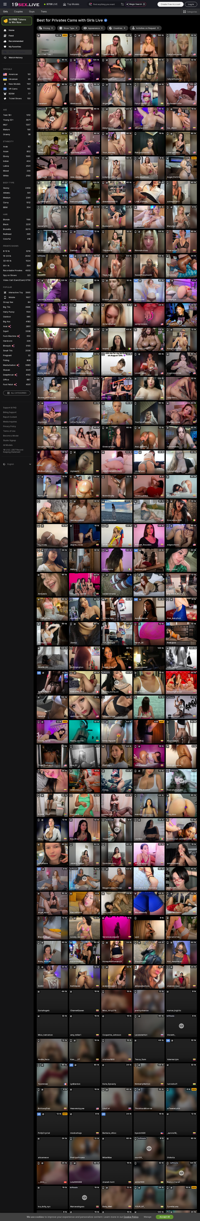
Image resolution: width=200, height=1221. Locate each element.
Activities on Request (146, 28)
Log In (191, 4)
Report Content (10, 417)
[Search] (122, 4)
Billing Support (9, 412)
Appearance (94, 28)
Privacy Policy (9, 426)
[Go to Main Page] (25, 4)
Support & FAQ (9, 408)
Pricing (46, 28)
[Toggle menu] (5, 4)
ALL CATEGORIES (18, 393)
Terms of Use (9, 431)
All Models (8, 445)
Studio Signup (9, 440)
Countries (117, 28)
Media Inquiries (10, 422)
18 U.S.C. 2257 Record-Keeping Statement (13, 451)
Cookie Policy (131, 1217)
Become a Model (10, 436)
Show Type (69, 28)
